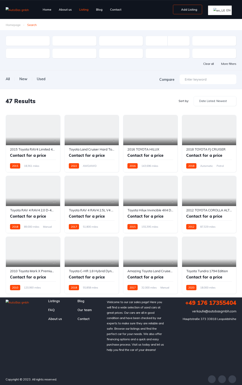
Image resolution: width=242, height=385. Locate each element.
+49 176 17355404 (210, 302)
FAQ (51, 310)
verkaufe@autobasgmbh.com (214, 311)
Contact (115, 9)
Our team (85, 310)
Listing (83, 9)
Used (41, 79)
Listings (54, 301)
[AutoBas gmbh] (17, 10)
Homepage (13, 25)
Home (47, 9)
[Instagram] (232, 379)
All (8, 79)
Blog (99, 9)
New (23, 79)
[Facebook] (212, 379)
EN (227, 10)
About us (65, 9)
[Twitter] (222, 379)
